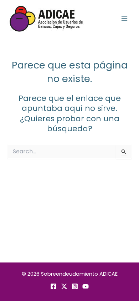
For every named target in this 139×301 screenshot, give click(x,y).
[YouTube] (85, 286)
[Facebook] (53, 286)
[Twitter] (64, 286)
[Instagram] (75, 286)
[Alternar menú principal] (124, 18)
